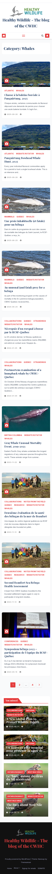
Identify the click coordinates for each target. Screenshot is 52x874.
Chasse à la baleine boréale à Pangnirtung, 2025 (22, 96)
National (30, 710)
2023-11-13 (12, 532)
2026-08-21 (14, 726)
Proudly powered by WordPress (18, 859)
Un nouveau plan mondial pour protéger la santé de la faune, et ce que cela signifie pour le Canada (24, 752)
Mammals (9, 217)
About (16, 868)
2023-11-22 (12, 462)
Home (9, 868)
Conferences (11, 641)
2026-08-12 (14, 784)
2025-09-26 (12, 114)
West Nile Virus (35, 772)
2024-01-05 (12, 348)
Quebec (20, 217)
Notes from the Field (34, 502)
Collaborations (13, 321)
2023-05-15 (12, 672)
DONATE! (41, 868)
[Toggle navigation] (23, 35)
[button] (42, 35)
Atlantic (9, 91)
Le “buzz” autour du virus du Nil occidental (24, 777)
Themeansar (26, 862)
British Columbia (13, 435)
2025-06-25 (12, 240)
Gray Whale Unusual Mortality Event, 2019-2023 (23, 444)
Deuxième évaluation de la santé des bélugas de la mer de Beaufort (25, 514)
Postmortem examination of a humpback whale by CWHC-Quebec (22, 373)
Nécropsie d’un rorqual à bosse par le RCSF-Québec (23, 330)
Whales (20, 91)
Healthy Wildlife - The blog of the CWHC (26, 843)
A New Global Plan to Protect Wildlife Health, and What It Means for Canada (23, 723)
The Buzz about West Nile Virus (24, 806)
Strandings (39, 321)
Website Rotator (25, 154)
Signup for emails (29, 868)
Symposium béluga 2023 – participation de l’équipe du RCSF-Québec (25, 652)
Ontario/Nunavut (15, 772)
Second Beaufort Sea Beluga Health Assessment (21, 584)
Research (19, 505)
